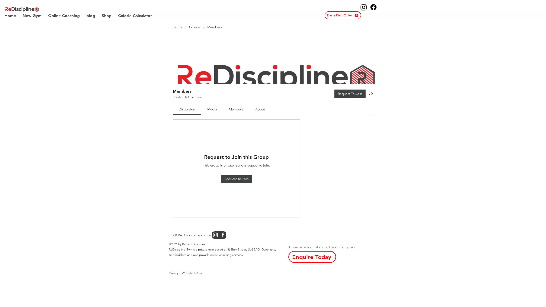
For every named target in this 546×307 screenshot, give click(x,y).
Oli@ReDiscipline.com (190, 235)
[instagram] (215, 235)
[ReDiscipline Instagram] (364, 7)
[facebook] (223, 235)
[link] (187, 109)
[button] (343, 15)
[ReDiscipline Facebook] (373, 7)
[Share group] (370, 93)
